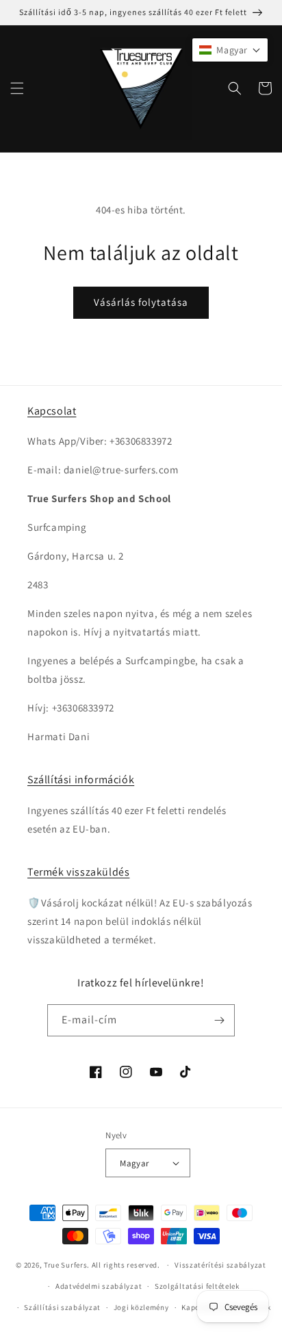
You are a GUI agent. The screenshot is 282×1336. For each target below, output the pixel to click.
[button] (17, 88)
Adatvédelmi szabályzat (98, 1286)
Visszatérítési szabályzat (220, 1265)
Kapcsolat (51, 411)
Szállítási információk (80, 779)
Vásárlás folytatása (141, 302)
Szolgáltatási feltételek (197, 1286)
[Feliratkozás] (219, 1020)
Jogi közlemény (141, 1307)
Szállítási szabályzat (62, 1307)
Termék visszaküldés (78, 872)
